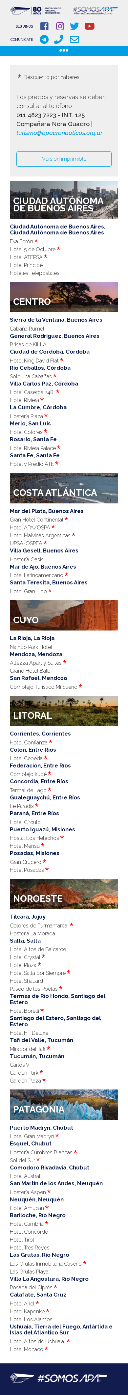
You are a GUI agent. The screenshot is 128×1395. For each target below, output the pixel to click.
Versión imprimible (64, 159)
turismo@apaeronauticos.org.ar (59, 132)
